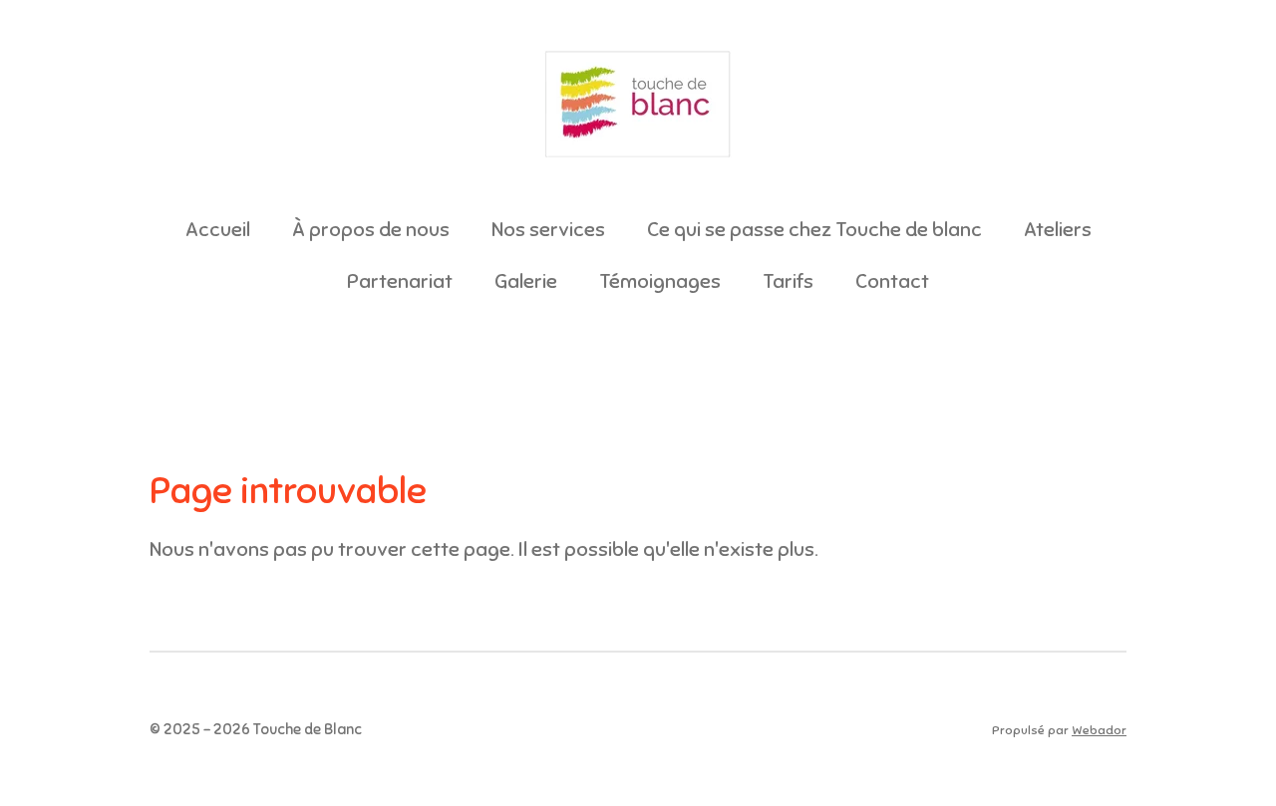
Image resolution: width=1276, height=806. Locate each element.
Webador (1099, 730)
